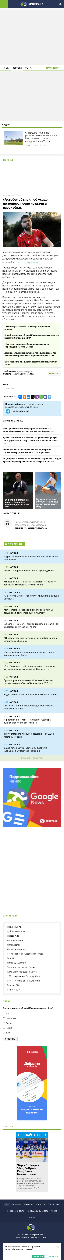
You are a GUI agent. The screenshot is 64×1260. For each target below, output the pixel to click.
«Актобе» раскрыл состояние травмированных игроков (27, 327)
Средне (9, 1023)
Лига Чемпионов (15, 940)
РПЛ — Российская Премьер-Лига (23, 981)
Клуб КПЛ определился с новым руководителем (29, 570)
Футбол (8, 160)
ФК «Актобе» (8, 388)
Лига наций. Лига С (16, 963)
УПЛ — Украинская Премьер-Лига (23, 976)
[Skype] (44, 397)
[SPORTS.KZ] (32, 1083)
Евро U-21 (12, 958)
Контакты (40, 1204)
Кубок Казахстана (16, 931)
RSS (33, 1217)
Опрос (7, 1001)
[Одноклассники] (24, 397)
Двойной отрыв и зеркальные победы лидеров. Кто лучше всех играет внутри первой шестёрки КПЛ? (30, 354)
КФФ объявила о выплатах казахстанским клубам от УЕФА (30, 363)
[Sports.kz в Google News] (32, 826)
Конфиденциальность (37, 1211)
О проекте (16, 1204)
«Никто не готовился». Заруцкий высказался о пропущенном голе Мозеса (26, 345)
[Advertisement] (32, 37)
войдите (19, 528)
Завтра (28, 68)
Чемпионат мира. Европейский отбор (25, 954)
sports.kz (54, 374)
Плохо (9, 1028)
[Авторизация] (61, 3)
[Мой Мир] (28, 397)
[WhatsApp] (40, 397)
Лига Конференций (16, 949)
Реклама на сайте (15, 1211)
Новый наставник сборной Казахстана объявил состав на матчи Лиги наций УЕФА (31, 336)
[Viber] (36, 397)
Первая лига (13, 936)
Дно (8, 1033)
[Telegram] (49, 397)
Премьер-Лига (14, 927)
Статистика (53, 1204)
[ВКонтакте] (19, 397)
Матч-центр (52, 68)
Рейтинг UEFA (13, 990)
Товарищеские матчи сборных (21, 967)
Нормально (11, 1018)
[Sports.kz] (32, 4)
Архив (54, 1211)
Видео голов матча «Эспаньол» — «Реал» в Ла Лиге (31, 694)
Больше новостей (32, 758)
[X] (32, 397)
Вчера (7, 68)
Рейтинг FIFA (13, 985)
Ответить (10, 1039)
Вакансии (28, 1204)
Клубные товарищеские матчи (22, 972)
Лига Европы (13, 945)
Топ (7, 1013)
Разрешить (38, 1256)
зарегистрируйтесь (37, 528)
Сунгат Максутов (24, 371)
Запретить (53, 1256)
